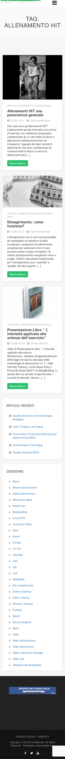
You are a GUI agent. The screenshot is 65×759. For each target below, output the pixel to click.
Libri (15, 561)
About (16, 481)
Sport (16, 628)
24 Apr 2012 (17, 120)
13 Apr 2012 (17, 231)
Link (15, 573)
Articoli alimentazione (21, 213)
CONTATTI (43, 736)
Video (16, 634)
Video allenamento (23, 646)
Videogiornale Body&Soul (36, 324)
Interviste (18, 555)
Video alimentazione (24, 640)
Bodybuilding (43, 105)
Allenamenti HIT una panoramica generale (25, 112)
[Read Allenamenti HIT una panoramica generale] (32, 77)
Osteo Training (21, 597)
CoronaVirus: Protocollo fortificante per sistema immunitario (35, 435)
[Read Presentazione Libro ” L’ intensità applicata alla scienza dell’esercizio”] (32, 302)
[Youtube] (38, 753)
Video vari (13, 324)
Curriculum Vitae (22, 524)
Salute (16, 616)
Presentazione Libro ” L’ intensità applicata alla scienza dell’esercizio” (27, 333)
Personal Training (23, 603)
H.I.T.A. (17, 548)
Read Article (17, 163)
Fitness (17, 542)
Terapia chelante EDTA (26, 452)
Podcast (17, 610)
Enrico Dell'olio (39, 343)
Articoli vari (19, 506)
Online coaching (22, 591)
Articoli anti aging (22, 499)
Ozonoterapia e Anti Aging (28, 445)
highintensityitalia (40, 120)
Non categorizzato (23, 585)
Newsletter (19, 579)
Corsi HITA (19, 518)
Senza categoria (22, 622)
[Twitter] (31, 753)
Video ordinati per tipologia (28, 652)
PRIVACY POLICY (26, 736)
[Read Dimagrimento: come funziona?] (32, 191)
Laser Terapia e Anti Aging (28, 426)
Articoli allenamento (20, 105)
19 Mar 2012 (17, 343)
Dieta (10, 216)
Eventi (16, 536)
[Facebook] (25, 753)
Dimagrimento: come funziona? (25, 223)
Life (15, 567)
